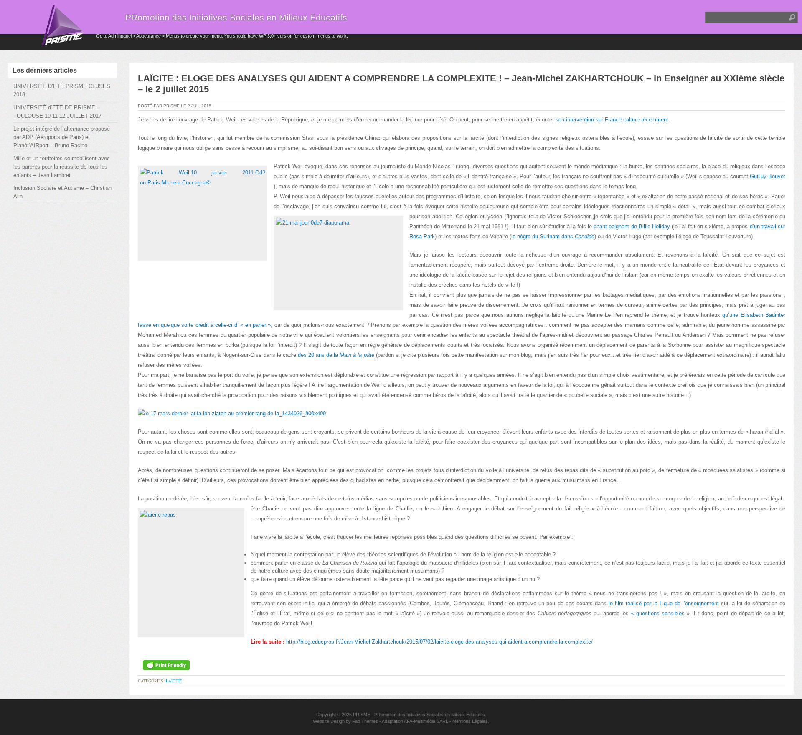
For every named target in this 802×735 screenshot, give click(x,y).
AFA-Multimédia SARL (426, 721)
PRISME (361, 714)
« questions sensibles (659, 613)
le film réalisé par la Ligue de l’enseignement (664, 603)
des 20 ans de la (336, 355)
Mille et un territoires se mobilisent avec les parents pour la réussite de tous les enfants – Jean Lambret (61, 166)
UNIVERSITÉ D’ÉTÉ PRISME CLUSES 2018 (61, 90)
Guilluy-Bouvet (767, 176)
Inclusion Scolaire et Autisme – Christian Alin (62, 192)
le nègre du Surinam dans (552, 236)
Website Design (329, 721)
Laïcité (174, 681)
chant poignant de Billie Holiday (632, 226)
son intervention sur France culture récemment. (613, 119)
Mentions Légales (470, 721)
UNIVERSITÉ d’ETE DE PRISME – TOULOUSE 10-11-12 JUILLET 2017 (57, 111)
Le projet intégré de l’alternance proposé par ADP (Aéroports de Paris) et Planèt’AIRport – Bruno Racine (61, 137)
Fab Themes (365, 721)
